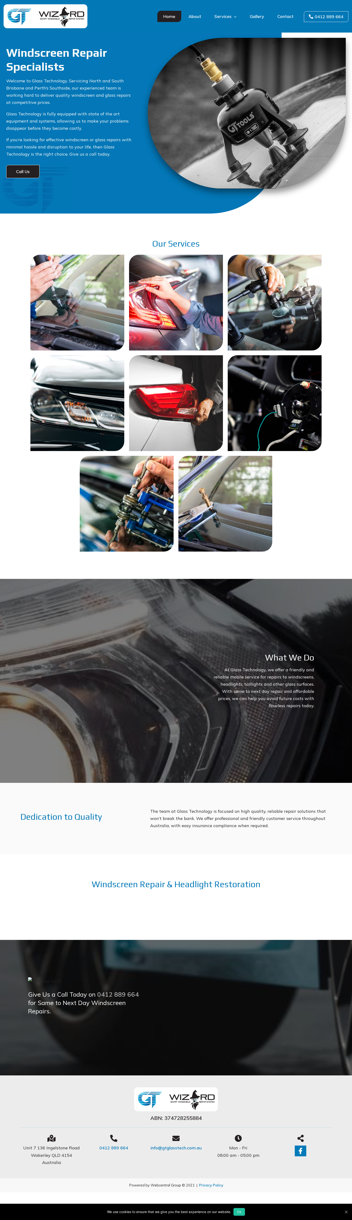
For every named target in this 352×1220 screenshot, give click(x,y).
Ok (239, 1212)
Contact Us (49, 1029)
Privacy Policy (211, 1185)
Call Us (23, 171)
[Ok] (346, 1211)
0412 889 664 (329, 16)
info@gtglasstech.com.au (176, 1148)
